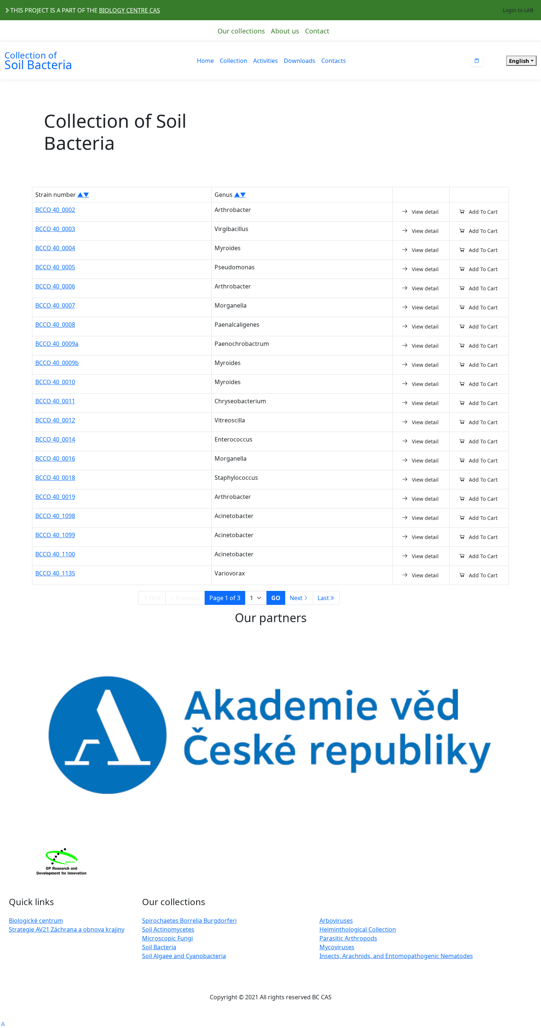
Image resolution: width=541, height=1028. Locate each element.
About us (285, 30)
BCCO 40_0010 (55, 382)
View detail (425, 211)
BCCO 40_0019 (55, 497)
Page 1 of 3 (224, 598)
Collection (233, 61)
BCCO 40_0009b (57, 363)
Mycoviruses (336, 947)
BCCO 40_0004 (55, 248)
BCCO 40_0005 (55, 267)
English (519, 60)
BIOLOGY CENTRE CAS (129, 10)
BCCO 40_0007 (55, 305)
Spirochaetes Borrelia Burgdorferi (189, 921)
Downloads (299, 61)
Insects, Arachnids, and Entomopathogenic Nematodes (396, 956)
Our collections (241, 30)
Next (296, 598)
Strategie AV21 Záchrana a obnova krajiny (66, 929)
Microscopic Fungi (167, 938)
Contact (317, 30)
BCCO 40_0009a (56, 344)
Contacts (333, 61)
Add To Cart (483, 211)
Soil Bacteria (159, 947)
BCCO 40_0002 (55, 210)
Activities (265, 61)
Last (323, 598)
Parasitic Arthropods (348, 938)
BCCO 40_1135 (55, 573)
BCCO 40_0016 (55, 458)
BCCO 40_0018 (55, 478)
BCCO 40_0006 (55, 286)
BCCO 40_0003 (55, 229)
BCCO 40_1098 (55, 516)
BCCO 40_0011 (55, 401)
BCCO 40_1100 (55, 554)
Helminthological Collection (357, 929)
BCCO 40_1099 (55, 535)
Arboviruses (336, 921)
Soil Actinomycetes (168, 929)
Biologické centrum (36, 921)
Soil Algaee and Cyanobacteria (184, 956)
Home (205, 61)
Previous (188, 598)
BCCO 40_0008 (55, 324)
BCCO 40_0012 (55, 420)
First (155, 598)
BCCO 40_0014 (55, 439)
